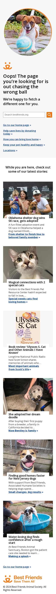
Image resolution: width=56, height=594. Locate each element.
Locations (9, 150)
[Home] (25, 579)
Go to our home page (16, 125)
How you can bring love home (21, 139)
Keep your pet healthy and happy (23, 144)
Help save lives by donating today (19, 132)
